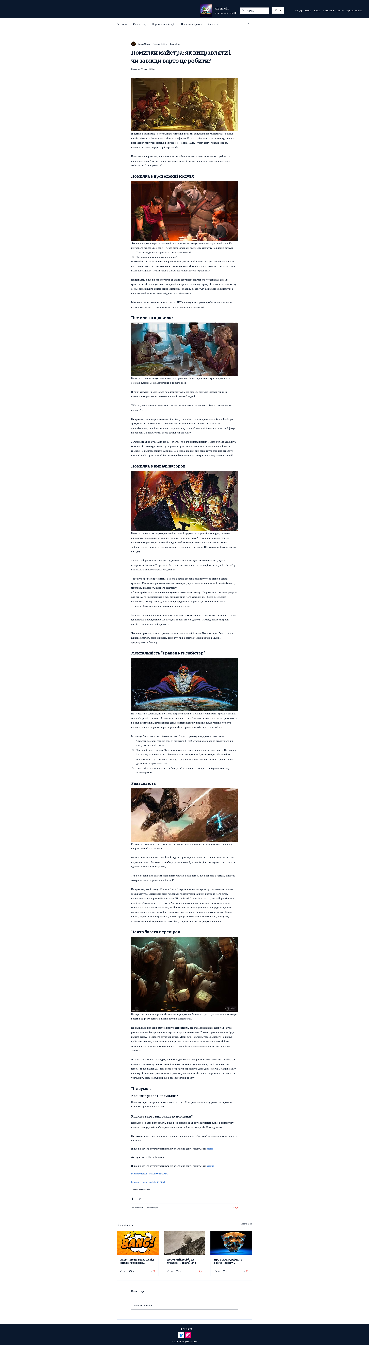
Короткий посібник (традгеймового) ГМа (181, 1261)
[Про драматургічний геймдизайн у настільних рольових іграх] (231, 1243)
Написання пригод (191, 24)
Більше (211, 24)
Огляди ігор (139, 24)
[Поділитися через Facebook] (132, 1198)
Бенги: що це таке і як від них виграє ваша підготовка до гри (137, 1261)
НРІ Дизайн (222, 8)
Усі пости (122, 24)
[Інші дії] (236, 44)
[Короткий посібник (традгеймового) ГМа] (184, 1243)
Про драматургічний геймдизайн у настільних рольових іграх (229, 1261)
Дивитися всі (246, 1223)
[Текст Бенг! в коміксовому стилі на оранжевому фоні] (138, 1243)
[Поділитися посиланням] (139, 1198)
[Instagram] (188, 1335)
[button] (248, 24)
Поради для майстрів (163, 24)
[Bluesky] (181, 1335)
